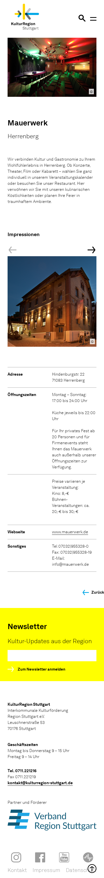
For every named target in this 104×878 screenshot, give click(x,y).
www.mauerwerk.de (70, 532)
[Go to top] (52, 868)
